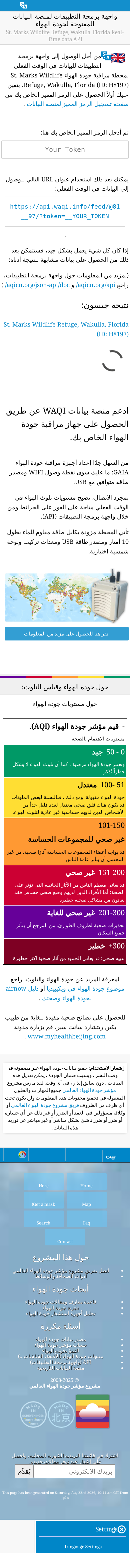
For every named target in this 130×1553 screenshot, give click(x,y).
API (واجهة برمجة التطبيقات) (60, 1362)
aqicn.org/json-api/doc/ (37, 285)
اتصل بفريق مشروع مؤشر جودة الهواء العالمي (60, 1270)
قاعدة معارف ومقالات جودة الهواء (60, 1301)
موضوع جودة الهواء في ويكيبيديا (85, 988)
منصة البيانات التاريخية (60, 1367)
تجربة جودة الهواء (60, 1307)
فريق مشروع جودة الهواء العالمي (44, 1105)
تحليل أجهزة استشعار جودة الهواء (60, 1313)
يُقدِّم (24, 1471)
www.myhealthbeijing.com (67, 1036)
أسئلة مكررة (60, 1326)
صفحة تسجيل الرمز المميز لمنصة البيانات (78, 104)
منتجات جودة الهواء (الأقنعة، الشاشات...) (60, 1356)
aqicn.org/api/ (95, 285)
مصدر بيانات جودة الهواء (60, 1339)
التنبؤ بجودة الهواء (60, 1350)
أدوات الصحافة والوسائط (61, 1276)
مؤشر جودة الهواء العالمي (88, 1090)
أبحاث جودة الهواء (60, 1289)
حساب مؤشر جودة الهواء (60, 1344)
